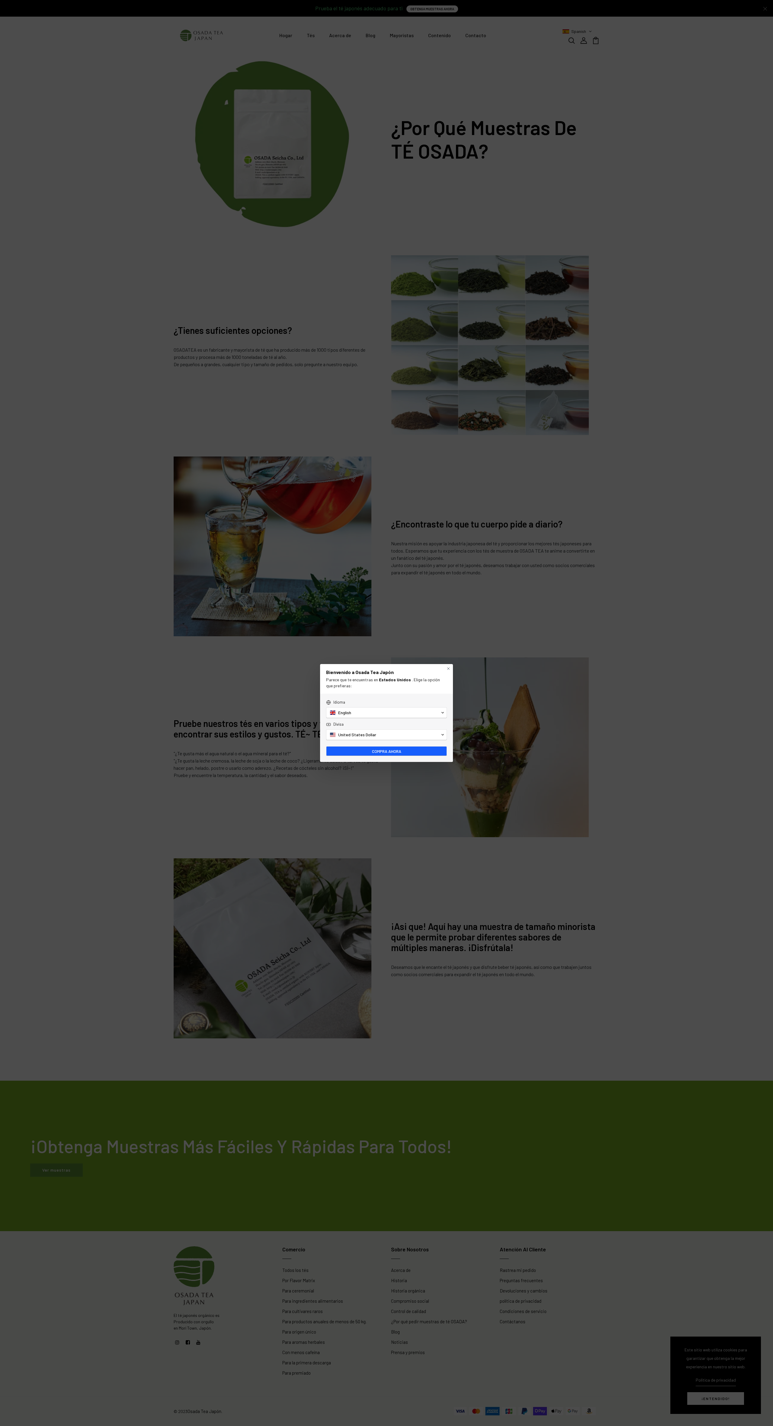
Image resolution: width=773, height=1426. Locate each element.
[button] (386, 712)
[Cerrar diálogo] (448, 668)
